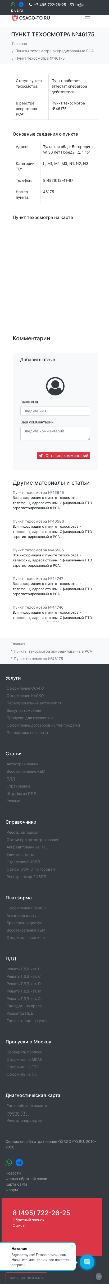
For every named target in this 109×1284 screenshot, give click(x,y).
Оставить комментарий (66, 455)
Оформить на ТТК (23, 1067)
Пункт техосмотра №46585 (38, 550)
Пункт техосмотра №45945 (38, 492)
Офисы (19, 1225)
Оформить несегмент (26, 937)
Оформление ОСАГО (25, 688)
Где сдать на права (24, 1006)
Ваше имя (29, 402)
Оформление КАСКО (25, 695)
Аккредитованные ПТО (27, 847)
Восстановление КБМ (26, 771)
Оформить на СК (22, 1074)
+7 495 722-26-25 (50, 4)
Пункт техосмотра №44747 (38, 578)
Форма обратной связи (26, 1178)
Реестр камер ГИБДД (27, 876)
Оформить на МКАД (25, 1059)
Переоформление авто (27, 732)
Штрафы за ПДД (22, 793)
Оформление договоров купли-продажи (43, 725)
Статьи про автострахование (33, 839)
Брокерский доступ (24, 922)
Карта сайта (16, 1184)
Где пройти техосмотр (27, 1105)
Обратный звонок (28, 1220)
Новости (13, 1173)
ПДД (11, 778)
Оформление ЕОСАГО (26, 908)
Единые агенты (20, 854)
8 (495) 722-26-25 (41, 1213)
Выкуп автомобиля (24, 710)
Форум (12, 1189)
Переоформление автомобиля (34, 703)
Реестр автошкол (22, 832)
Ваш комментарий (36, 422)
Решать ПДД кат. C (24, 976)
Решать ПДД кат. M (24, 991)
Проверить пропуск (24, 1052)
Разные (13, 801)
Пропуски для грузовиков (30, 717)
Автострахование (22, 764)
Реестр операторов (24, 1120)
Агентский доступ (23, 915)
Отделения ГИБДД (23, 862)
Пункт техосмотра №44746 (38, 607)
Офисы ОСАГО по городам (31, 869)
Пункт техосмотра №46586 (38, 521)
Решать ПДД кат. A (23, 998)
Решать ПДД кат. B (23, 969)
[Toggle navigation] (87, 18)
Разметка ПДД (20, 1013)
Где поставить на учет (27, 1020)
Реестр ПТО (18, 1113)
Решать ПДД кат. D (24, 983)
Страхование (18, 786)
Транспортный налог (26, 1277)
